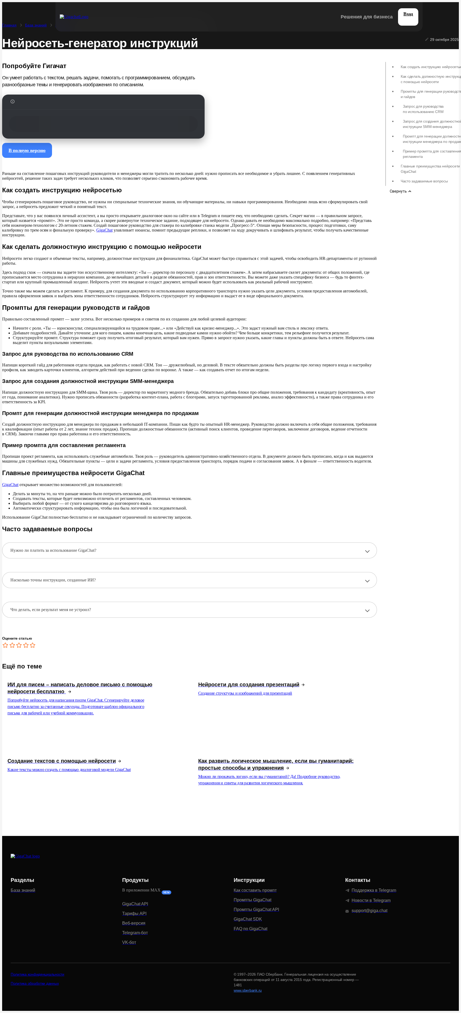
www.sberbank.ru (248, 990)
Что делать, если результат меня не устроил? (50, 609)
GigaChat (104, 230)
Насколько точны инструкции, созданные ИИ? (53, 580)
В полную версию (27, 150)
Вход (408, 14)
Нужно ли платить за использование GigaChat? (53, 550)
